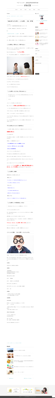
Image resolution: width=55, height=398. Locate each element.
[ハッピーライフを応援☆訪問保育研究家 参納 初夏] (27, 2)
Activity (39, 9)
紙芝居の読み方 (11, 378)
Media (34, 9)
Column (16, 9)
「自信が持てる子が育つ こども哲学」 (13, 33)
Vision (21, 9)
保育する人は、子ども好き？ (28, 378)
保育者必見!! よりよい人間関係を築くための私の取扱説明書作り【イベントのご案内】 (43, 44)
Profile (25, 9)
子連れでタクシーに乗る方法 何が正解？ (19, 350)
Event (30, 9)
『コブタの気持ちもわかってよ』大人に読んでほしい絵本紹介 (22, 355)
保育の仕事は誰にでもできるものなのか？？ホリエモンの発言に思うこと (24, 366)
